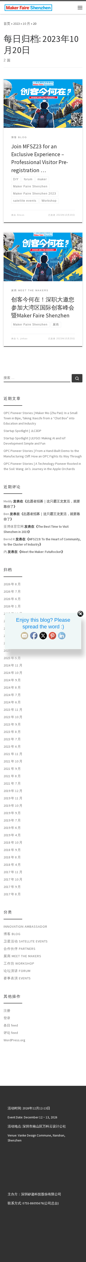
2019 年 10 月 (13, 805)
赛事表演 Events (17, 978)
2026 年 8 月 (12, 584)
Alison (20, 215)
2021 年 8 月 (12, 776)
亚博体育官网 (14, 526)
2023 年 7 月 (12, 739)
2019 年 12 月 (13, 791)
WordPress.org (14, 1040)
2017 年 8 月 (12, 894)
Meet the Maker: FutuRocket (41, 552)
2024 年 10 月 (13, 673)
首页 (7, 23)
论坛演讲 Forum (17, 971)
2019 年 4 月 (12, 835)
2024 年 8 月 (12, 687)
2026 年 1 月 (12, 606)
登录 (7, 1018)
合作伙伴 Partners (20, 948)
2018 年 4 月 (12, 864)
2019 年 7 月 (12, 820)
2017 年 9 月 (12, 887)
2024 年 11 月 (13, 665)
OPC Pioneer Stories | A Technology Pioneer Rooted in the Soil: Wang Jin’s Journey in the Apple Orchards (42, 466)
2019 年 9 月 (12, 813)
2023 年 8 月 (12, 732)
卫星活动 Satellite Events (26, 941)
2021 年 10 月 (13, 761)
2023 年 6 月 (12, 746)
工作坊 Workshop (19, 963)
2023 (16, 23)
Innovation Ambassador (25, 926)
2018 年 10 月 (13, 842)
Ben (6, 514)
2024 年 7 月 (12, 695)
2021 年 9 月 (12, 768)
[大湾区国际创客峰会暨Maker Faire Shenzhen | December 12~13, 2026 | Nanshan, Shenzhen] (28, 7)
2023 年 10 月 (13, 717)
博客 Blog (12, 934)
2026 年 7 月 (12, 591)
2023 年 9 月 (12, 724)
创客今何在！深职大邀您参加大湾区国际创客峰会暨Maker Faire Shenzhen (42, 307)
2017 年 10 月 (13, 879)
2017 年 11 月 (13, 872)
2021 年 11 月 (13, 754)
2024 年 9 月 (12, 680)
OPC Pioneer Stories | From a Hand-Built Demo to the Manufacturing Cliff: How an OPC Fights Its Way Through (43, 453)
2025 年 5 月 (12, 658)
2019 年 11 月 (13, 798)
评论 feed (11, 1033)
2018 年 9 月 (12, 850)
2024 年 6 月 (12, 702)
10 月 (26, 23)
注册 (7, 1010)
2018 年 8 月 (12, 857)
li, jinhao (22, 338)
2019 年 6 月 (12, 828)
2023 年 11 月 (13, 709)
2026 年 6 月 (12, 599)
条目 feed (11, 1025)
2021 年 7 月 (12, 783)
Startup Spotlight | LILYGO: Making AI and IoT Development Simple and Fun (35, 441)
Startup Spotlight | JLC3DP (22, 431)
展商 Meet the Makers (22, 956)
